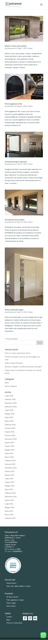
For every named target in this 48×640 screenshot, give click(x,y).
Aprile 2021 (9, 511)
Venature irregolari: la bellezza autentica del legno (23, 367)
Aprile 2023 (9, 453)
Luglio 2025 (9, 410)
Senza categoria (11, 386)
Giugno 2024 (9, 432)
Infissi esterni (10, 606)
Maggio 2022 (9, 486)
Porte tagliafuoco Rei (13, 104)
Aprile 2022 (9, 489)
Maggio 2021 (9, 507)
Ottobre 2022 (10, 471)
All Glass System (12, 597)
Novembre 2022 (11, 468)
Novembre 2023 (11, 439)
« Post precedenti (11, 339)
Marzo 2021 (9, 514)
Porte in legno (11, 603)
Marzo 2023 (9, 457)
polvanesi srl (11, 48)
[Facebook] (25, 618)
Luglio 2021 (9, 504)
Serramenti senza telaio (14, 220)
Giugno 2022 (9, 482)
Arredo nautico (11, 583)
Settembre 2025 (11, 407)
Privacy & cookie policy (14, 623)
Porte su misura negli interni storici (17, 353)
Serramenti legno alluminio (16, 162)
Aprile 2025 (9, 417)
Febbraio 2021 (10, 518)
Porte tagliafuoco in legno (15, 600)
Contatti (9, 617)
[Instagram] (30, 618)
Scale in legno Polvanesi (14, 363)
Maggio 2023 (9, 450)
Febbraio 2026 (10, 399)
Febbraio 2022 (10, 493)
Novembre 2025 (11, 403)
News (30, 48)
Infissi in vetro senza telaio (16, 46)
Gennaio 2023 (10, 464)
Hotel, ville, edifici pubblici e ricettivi (18, 586)
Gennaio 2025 (10, 428)
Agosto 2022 (9, 475)
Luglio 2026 (9, 396)
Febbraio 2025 (10, 425)
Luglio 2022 (9, 478)
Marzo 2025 (9, 421)
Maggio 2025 (9, 414)
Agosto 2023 (9, 442)
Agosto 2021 (9, 500)
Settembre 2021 (11, 496)
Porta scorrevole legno (14, 310)
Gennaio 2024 (10, 435)
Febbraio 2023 (10, 460)
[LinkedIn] (35, 618)
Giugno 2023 (9, 446)
